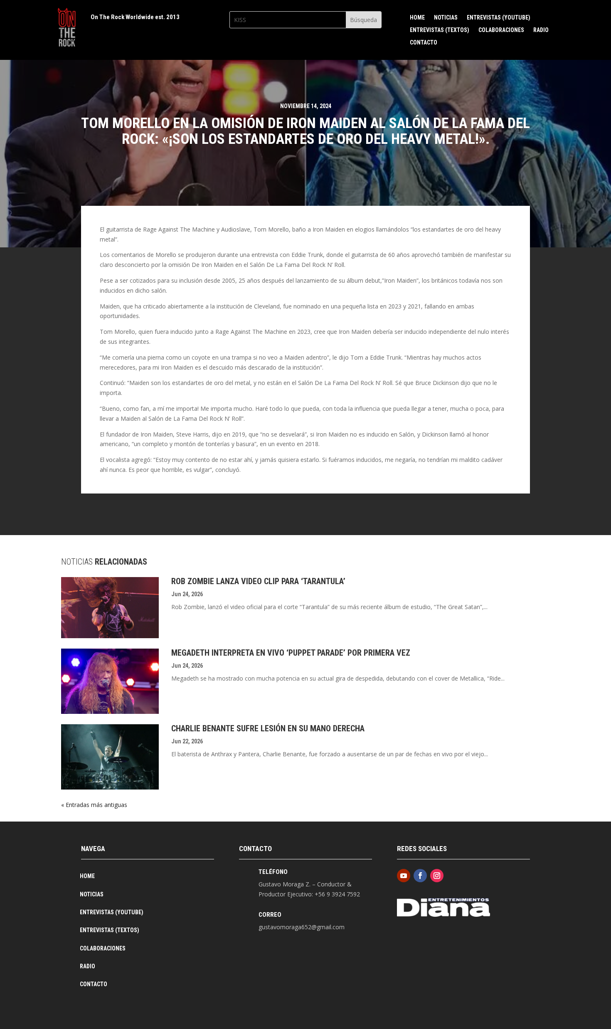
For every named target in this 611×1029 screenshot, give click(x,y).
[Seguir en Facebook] (420, 875)
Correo (270, 914)
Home (417, 18)
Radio (541, 30)
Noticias (446, 18)
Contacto (423, 42)
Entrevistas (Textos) (439, 30)
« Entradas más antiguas (94, 805)
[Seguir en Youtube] (403, 875)
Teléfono (273, 872)
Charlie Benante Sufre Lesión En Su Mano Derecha (268, 728)
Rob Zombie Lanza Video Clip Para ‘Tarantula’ (258, 581)
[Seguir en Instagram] (436, 875)
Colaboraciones (501, 30)
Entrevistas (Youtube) (498, 18)
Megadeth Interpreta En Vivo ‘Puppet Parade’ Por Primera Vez (290, 653)
